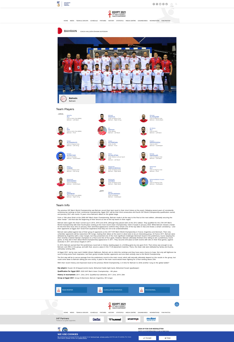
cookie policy (82, 338)
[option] (97, 319)
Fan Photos (166, 21)
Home (66, 21)
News (72, 21)
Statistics (119, 21)
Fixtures (103, 21)
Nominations (154, 21)
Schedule (94, 21)
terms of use (95, 337)
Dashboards (143, 21)
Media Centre (131, 21)
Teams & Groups (82, 21)
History (111, 21)
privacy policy (104, 337)
